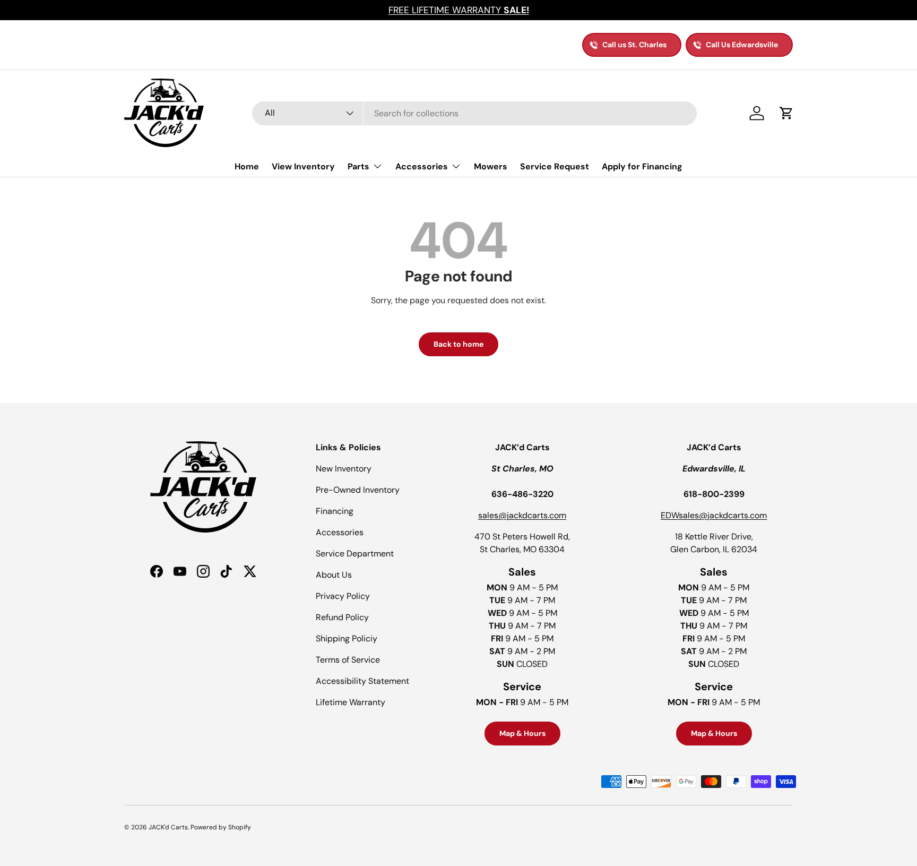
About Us (334, 574)
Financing (334, 511)
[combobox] (474, 113)
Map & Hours (522, 733)
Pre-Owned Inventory (358, 489)
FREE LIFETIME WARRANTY (458, 10)
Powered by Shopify (221, 827)
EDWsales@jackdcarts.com (714, 515)
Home (247, 166)
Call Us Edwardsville (742, 44)
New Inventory (343, 468)
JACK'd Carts (168, 827)
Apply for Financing (642, 166)
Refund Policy (342, 617)
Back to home (458, 344)
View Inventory (303, 166)
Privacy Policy (343, 596)
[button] (786, 113)
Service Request (554, 166)
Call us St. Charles (634, 44)
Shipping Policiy (346, 638)
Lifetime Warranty (350, 702)
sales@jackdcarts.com (522, 515)
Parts (358, 166)
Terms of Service (348, 659)
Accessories (421, 166)
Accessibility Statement (362, 681)
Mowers (490, 166)
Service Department (355, 553)
